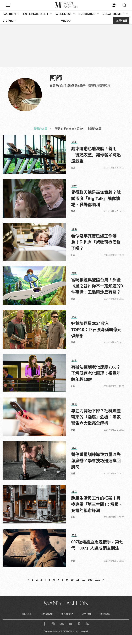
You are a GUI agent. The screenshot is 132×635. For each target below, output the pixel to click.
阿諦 (73, 168)
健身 (74, 142)
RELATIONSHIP (113, 14)
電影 (74, 273)
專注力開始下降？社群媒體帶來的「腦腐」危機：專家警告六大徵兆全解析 (96, 416)
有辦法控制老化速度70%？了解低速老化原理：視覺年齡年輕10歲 (96, 373)
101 (97, 579)
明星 (74, 317)
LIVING (8, 21)
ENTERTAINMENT (35, 14)
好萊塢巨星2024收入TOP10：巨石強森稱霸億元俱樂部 (96, 329)
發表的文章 (40, 128)
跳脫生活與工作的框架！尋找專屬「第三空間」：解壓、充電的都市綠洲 (97, 504)
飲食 (74, 360)
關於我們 (27, 614)
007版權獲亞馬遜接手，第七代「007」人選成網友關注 (97, 545)
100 (90, 579)
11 (77, 579)
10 (72, 579)
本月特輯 (121, 21)
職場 (74, 229)
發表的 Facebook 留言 (68, 128)
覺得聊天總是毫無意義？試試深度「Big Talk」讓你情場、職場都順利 (96, 198)
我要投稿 (105, 614)
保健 (74, 404)
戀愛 (74, 186)
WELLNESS (63, 14)
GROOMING (86, 14)
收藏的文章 (94, 128)
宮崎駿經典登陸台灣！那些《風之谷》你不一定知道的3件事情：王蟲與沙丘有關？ (97, 285)
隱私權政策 (47, 614)
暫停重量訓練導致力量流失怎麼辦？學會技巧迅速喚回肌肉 (96, 460)
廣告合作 (86, 614)
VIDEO (66, 21)
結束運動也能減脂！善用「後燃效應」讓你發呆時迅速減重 (96, 154)
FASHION (9, 14)
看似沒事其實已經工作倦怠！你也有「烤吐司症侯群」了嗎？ (97, 242)
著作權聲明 (67, 614)
